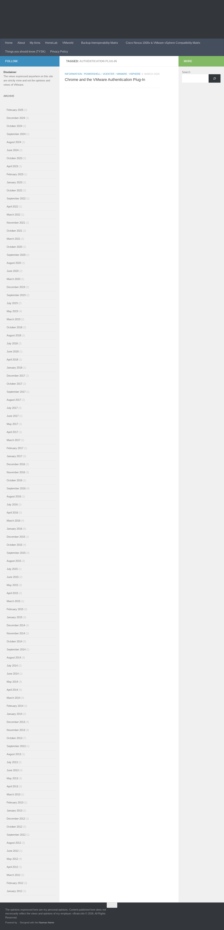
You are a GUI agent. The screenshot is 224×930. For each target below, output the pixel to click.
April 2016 (12, 512)
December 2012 (16, 818)
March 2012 (13, 874)
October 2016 (14, 480)
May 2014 (12, 681)
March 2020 (13, 278)
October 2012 (14, 826)
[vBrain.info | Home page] (68, 19)
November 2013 (16, 729)
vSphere (135, 73)
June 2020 (13, 270)
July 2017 (12, 407)
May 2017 (12, 423)
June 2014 (13, 673)
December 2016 (16, 464)
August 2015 (14, 560)
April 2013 (12, 786)
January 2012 (14, 891)
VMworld (67, 42)
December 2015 (16, 536)
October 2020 (14, 246)
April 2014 (12, 689)
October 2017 (14, 383)
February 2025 (15, 109)
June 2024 (13, 150)
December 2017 (16, 375)
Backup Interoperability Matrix (99, 42)
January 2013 (14, 810)
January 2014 (14, 713)
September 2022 (16, 198)
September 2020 (16, 254)
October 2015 (14, 544)
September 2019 (16, 295)
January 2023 (14, 182)
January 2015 (14, 617)
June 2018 (13, 351)
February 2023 (15, 174)
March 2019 (13, 319)
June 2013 (13, 770)
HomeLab (51, 42)
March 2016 (13, 520)
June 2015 (13, 576)
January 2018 (14, 367)
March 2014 (13, 697)
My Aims (35, 42)
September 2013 (16, 746)
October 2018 (14, 327)
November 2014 (16, 633)
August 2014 (14, 657)
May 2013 (12, 778)
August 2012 (14, 842)
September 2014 (16, 649)
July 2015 (12, 568)
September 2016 (16, 488)
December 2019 (16, 287)
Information (73, 73)
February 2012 (15, 883)
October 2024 (14, 125)
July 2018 (12, 343)
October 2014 (14, 641)
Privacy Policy (59, 51)
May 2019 (12, 311)
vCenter (108, 73)
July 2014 (12, 665)
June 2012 (13, 850)
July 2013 (12, 762)
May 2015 (12, 585)
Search (186, 72)
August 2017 (14, 399)
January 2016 (14, 528)
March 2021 (13, 238)
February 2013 (15, 802)
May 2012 (12, 858)
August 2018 (14, 335)
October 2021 (14, 230)
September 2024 (16, 134)
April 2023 (12, 166)
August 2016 (14, 496)
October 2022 (14, 190)
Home (9, 42)
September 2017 (16, 391)
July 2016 (12, 504)
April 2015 (12, 593)
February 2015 (15, 609)
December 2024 (16, 117)
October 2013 (14, 738)
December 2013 (16, 721)
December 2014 (16, 625)
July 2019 (12, 303)
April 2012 (12, 866)
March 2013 (13, 794)
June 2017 (13, 415)
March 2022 (13, 214)
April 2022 (12, 206)
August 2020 (14, 262)
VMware (121, 73)
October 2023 (14, 158)
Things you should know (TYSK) (25, 51)
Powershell (92, 73)
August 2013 (14, 754)
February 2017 (15, 448)
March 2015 (13, 601)
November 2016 (16, 472)
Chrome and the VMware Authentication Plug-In (105, 79)
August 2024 (14, 142)
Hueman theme (46, 922)
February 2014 (15, 705)
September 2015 (16, 552)
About (21, 42)
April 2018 (12, 359)
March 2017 (13, 440)
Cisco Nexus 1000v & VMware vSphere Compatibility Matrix (163, 42)
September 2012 (16, 834)
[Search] (214, 78)
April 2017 (12, 432)
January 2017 (14, 456)
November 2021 (16, 222)
